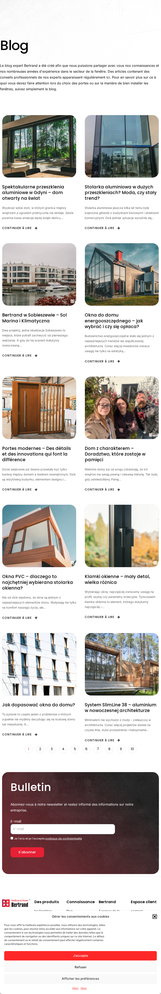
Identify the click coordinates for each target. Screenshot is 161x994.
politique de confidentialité (63, 839)
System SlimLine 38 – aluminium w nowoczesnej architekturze (120, 707)
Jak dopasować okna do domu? (38, 705)
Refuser (81, 967)
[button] (155, 916)
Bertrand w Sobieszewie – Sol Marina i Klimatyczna (34, 318)
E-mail (15, 821)
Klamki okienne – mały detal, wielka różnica (117, 579)
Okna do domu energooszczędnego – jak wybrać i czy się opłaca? (114, 321)
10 (134, 748)
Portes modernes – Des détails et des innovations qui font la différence (36, 454)
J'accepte (80, 956)
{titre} (75, 988)
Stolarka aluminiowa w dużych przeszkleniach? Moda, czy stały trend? (121, 192)
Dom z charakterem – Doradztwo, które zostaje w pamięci (115, 454)
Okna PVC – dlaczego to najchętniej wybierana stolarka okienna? (37, 582)
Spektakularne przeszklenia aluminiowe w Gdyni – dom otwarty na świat (33, 192)
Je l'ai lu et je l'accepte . (48, 839)
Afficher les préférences (80, 979)
